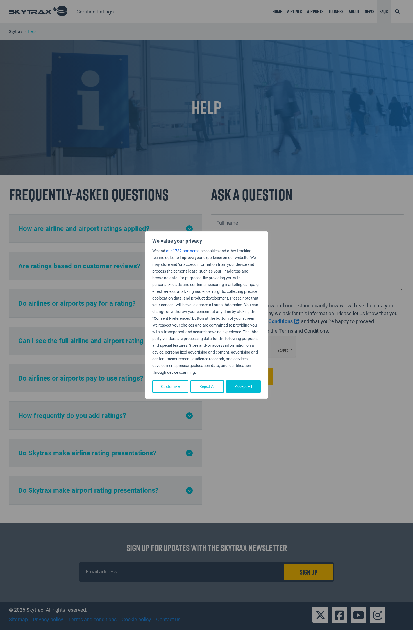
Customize (170, 386)
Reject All (207, 386)
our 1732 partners (182, 250)
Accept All (243, 386)
